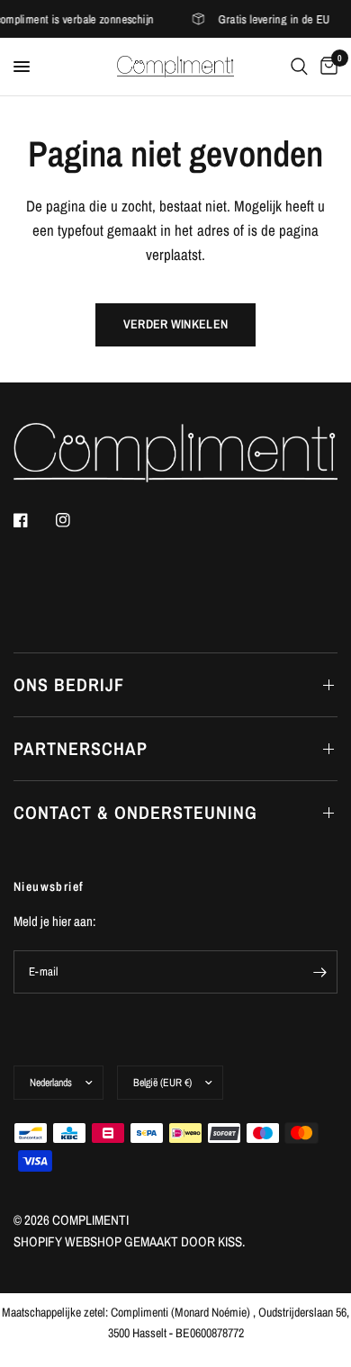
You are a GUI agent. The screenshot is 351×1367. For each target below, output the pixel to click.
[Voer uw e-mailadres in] (320, 972)
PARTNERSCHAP (81, 748)
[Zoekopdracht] (299, 66)
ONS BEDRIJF (69, 684)
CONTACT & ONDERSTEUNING (135, 812)
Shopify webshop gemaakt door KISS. (129, 1241)
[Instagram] (75, 520)
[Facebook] (33, 520)
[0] (326, 66)
